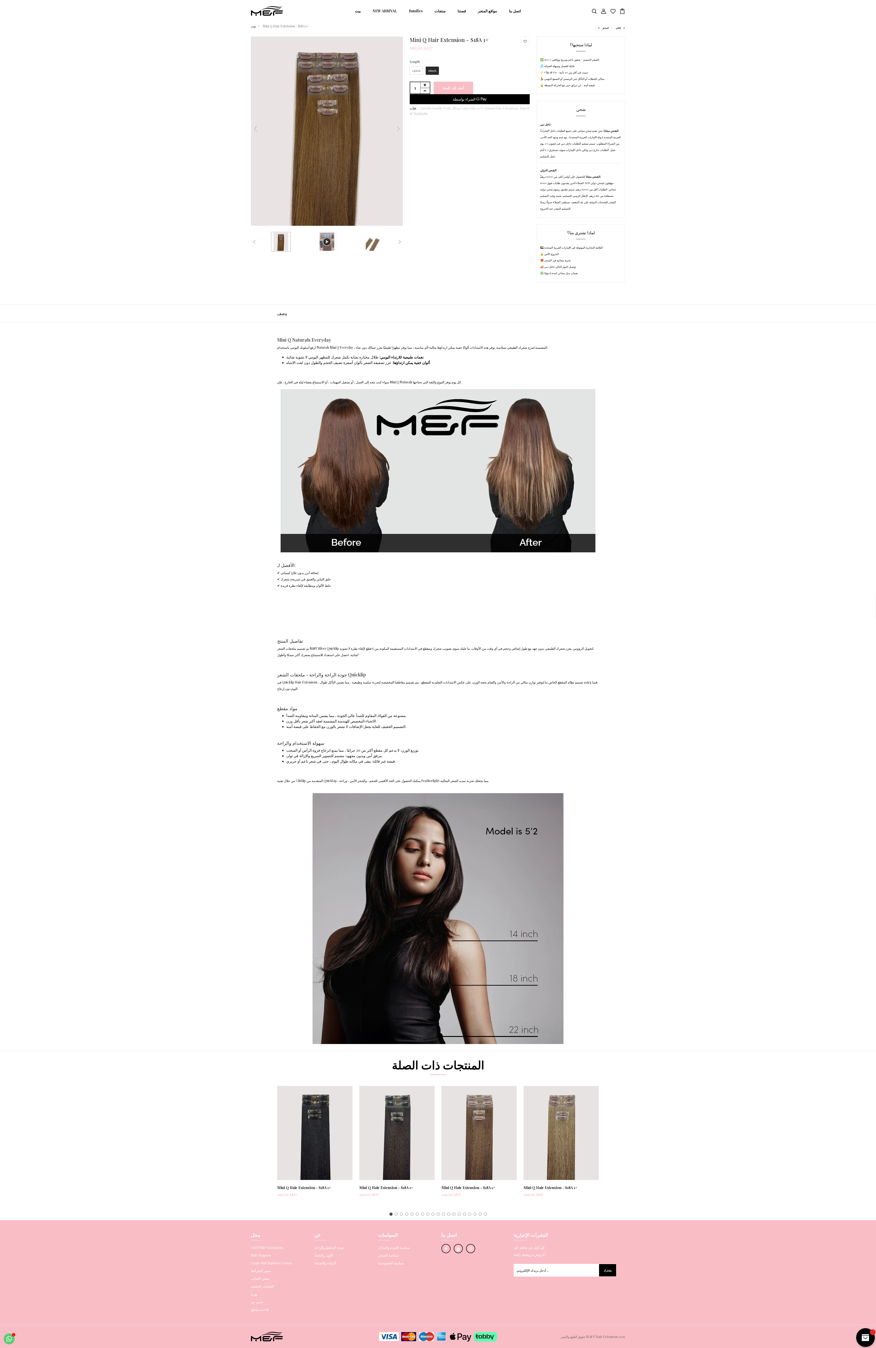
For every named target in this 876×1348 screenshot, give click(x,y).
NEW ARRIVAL (385, 10)
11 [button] (444, 1215)
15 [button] (465, 1215)
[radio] (416, 71)
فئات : (413, 108)
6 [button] (418, 1215)
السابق (605, 27)
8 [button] (428, 1215)
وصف (282, 313)
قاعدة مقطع (260, 1309)
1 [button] (391, 1215)
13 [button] (455, 1215)
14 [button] (460, 1215)
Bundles (416, 10)
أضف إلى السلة (453, 88)
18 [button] (481, 1215)
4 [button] (407, 1215)
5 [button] (413, 1215)
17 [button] (476, 1215)
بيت (358, 10)
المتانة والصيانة (325, 1263)
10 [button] (439, 1215)
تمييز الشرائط (261, 1270)
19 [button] (486, 1215)
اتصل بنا (515, 10)
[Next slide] (398, 128)
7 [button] (423, 1215)
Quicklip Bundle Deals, (436, 108)
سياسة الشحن (388, 1255)
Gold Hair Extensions (267, 1247)
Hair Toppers (261, 1255)
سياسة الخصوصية (391, 1263)
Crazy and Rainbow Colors (271, 1263)
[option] (315, 1145)
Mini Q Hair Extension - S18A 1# (304, 1187)
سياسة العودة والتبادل (394, 1247)
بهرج (254, 1294)
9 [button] (434, 1215)
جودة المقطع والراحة (329, 1247)
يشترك (608, 1270)
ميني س (257, 1301)
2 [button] (397, 1215)
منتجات (440, 10)
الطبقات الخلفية (262, 1286)
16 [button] (470, 1215)
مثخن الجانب (260, 1278)
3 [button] (402, 1215)
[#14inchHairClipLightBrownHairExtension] (281, 241)
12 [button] (449, 1215)
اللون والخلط (323, 1255)
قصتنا (462, 10)
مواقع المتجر (487, 10)
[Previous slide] (255, 128)
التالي (618, 27)
